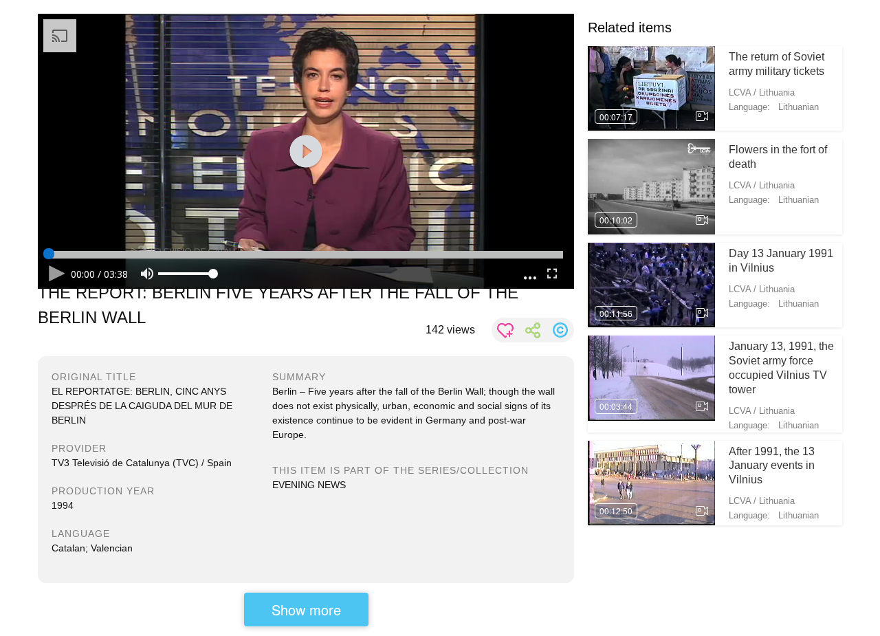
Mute (147, 273)
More (530, 274)
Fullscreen (552, 273)
